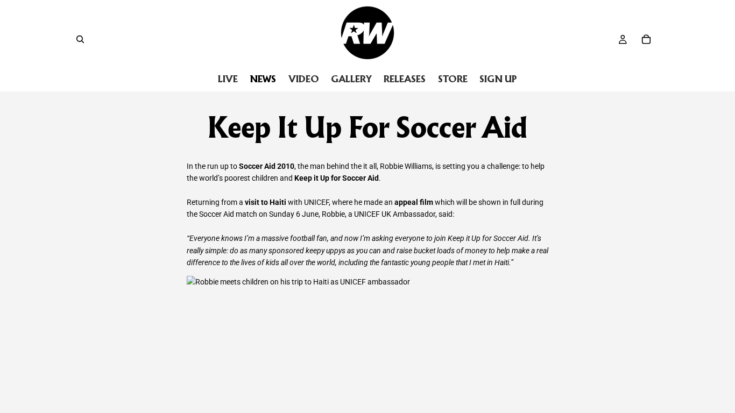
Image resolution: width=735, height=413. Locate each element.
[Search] (80, 39)
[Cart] (646, 39)
